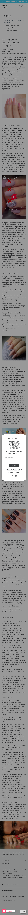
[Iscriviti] (21, 457)
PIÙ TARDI (14, 465)
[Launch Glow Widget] (4, 911)
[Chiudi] (23, 437)
